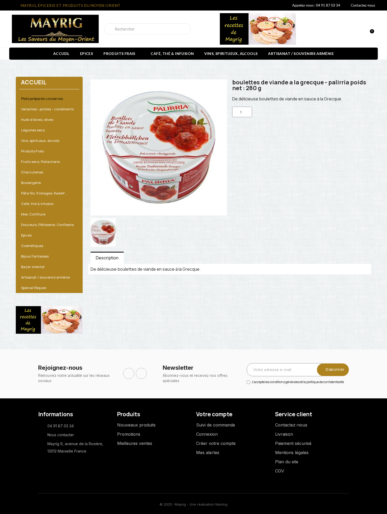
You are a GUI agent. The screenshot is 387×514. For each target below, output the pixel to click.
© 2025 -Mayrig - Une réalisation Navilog (193, 504)
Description (107, 258)
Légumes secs (33, 130)
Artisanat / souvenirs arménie (301, 53)
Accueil (61, 53)
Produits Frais (119, 53)
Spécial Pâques (33, 287)
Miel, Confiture (33, 214)
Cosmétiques (32, 245)
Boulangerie (31, 182)
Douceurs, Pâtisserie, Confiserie (47, 224)
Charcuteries (32, 172)
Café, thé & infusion (172, 53)
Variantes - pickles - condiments (47, 109)
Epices (86, 53)
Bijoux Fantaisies (35, 256)
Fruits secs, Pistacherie (40, 161)
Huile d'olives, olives (37, 119)
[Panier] (369, 28)
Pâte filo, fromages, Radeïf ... (44, 193)
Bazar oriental (32, 266)
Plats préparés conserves (42, 98)
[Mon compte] (351, 29)
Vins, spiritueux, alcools (230, 53)
